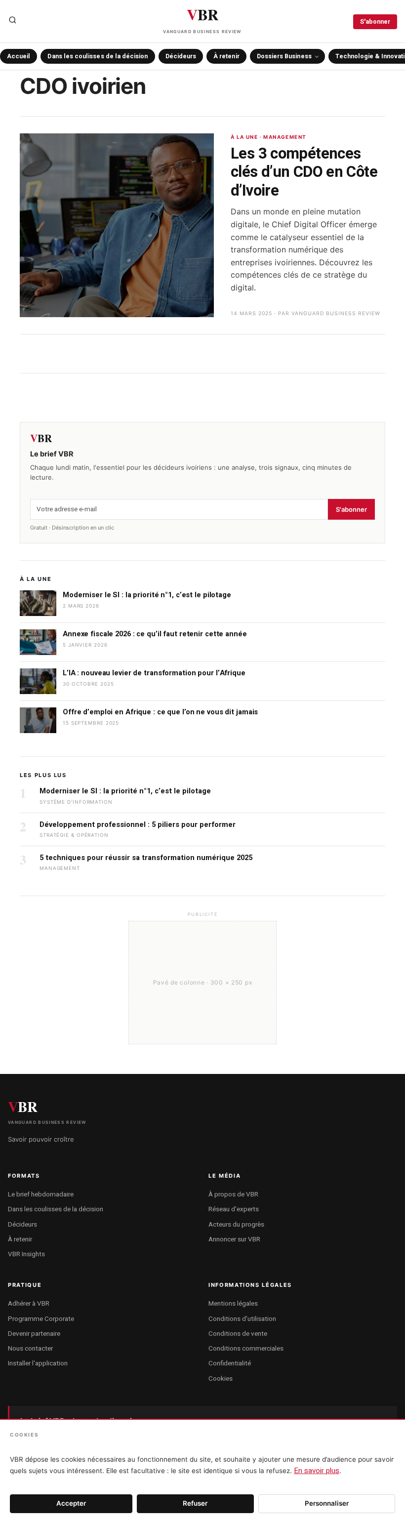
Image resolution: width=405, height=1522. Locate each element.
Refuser (195, 1503)
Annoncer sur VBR (234, 1239)
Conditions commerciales (246, 1349)
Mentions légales (233, 1304)
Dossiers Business (284, 56)
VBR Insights (26, 1254)
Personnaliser (327, 1503)
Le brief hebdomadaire (41, 1194)
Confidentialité (229, 1363)
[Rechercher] (12, 21)
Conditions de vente (237, 1334)
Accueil (18, 56)
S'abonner (375, 21)
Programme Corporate (41, 1319)
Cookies (220, 1379)
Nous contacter (30, 1349)
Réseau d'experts (233, 1209)
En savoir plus (316, 1470)
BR (202, 18)
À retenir (226, 56)
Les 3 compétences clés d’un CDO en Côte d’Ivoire (304, 172)
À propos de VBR (233, 1194)
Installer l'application (38, 1363)
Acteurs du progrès (236, 1225)
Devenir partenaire (34, 1334)
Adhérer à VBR (28, 1304)
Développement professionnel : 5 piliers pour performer (138, 825)
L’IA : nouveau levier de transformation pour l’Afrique (154, 673)
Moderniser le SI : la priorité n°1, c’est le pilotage (147, 595)
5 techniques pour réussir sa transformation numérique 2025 (146, 858)
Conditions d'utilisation (242, 1319)
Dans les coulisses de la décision (97, 56)
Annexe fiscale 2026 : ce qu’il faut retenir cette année (155, 634)
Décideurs (181, 56)
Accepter (71, 1503)
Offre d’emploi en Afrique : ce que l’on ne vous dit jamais (160, 712)
